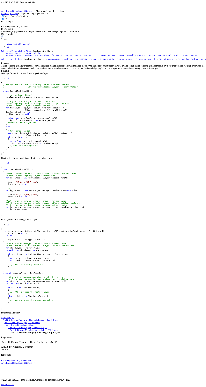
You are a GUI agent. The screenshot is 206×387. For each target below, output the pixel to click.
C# (5, 19)
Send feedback (7, 384)
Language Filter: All (39, 13)
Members (5, 13)
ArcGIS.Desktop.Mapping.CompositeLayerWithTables (34, 330)
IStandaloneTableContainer (132, 55)
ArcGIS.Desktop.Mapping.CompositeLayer (27, 327)
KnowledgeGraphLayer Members (16, 360)
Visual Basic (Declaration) (16, 16)
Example (14, 13)
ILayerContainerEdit (85, 55)
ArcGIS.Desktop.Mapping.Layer (20, 325)
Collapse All (23, 13)
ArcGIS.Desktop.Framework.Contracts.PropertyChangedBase (30, 320)
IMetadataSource (107, 55)
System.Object (7, 317)
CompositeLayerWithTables (28, 53)
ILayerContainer (64, 55)
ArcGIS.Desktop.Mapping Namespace (18, 11)
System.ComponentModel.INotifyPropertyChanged (172, 55)
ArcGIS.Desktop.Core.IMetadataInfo (35, 55)
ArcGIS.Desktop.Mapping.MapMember (22, 322)
